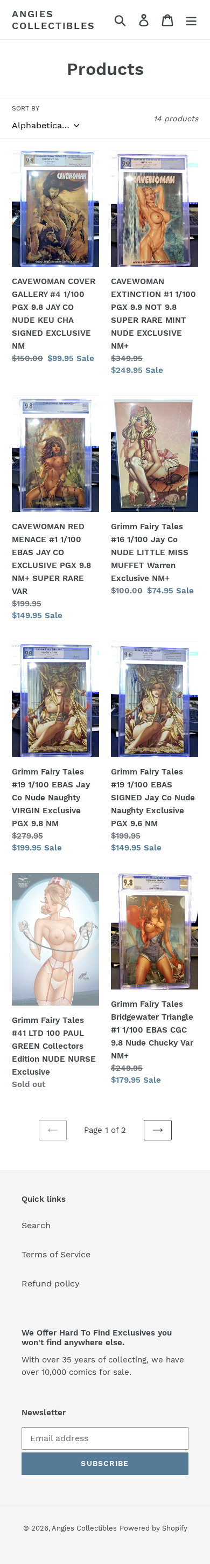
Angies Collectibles (53, 19)
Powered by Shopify (153, 1528)
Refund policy (51, 1283)
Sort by (25, 108)
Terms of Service (56, 1254)
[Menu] (191, 20)
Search (36, 1225)
